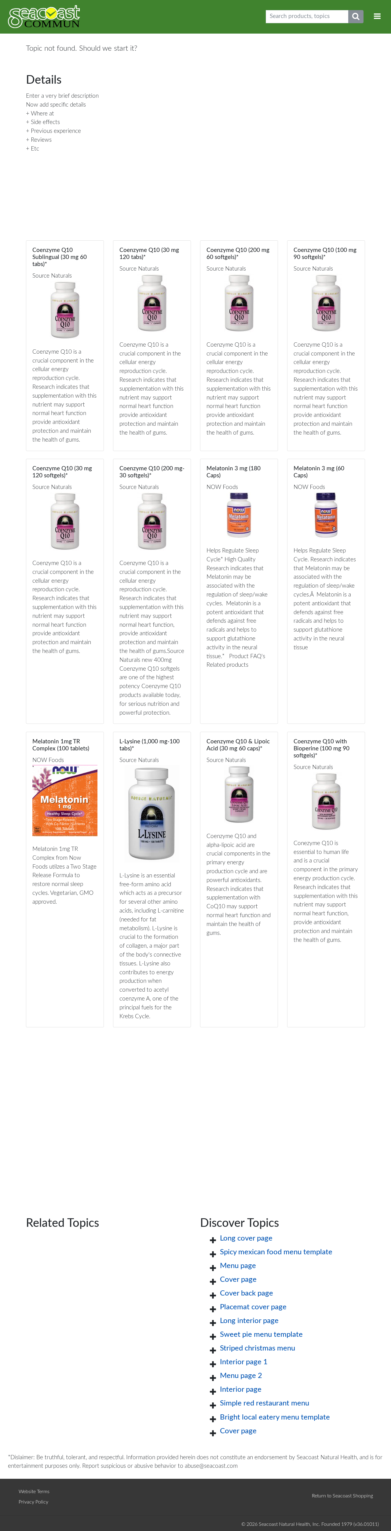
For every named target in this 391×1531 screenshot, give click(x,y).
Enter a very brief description (62, 96)
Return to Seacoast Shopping (342, 1495)
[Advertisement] (195, 1112)
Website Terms (34, 1491)
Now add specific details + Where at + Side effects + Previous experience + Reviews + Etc (56, 127)
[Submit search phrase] (356, 16)
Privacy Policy (33, 1502)
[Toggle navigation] (377, 17)
